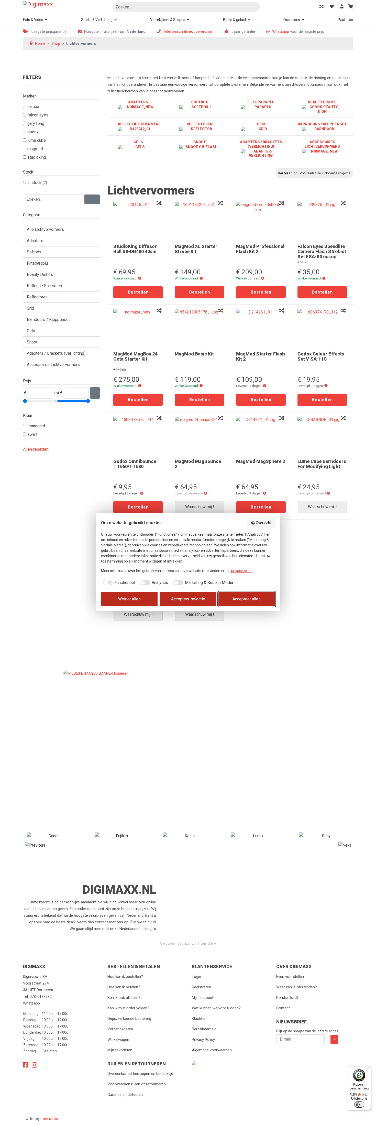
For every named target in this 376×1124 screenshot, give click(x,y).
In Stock (34, 182)
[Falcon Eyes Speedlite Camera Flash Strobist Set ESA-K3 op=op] (322, 221)
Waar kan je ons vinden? (296, 987)
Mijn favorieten (119, 1050)
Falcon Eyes (37, 115)
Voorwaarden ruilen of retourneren (136, 1084)
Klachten (199, 1018)
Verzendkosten (120, 1029)
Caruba (33, 106)
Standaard (36, 426)
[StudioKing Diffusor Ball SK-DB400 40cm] (138, 221)
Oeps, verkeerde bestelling (129, 1018)
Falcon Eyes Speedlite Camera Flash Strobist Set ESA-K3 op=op (321, 251)
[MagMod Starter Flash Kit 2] (261, 328)
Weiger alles (129, 599)
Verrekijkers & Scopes (167, 20)
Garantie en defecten (125, 1094)
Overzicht (263, 523)
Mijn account (202, 997)
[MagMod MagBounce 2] (199, 436)
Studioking (36, 157)
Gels (31, 330)
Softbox (34, 252)
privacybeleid (241, 571)
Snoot (32, 342)
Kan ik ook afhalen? (123, 997)
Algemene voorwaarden (212, 1050)
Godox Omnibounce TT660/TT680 (134, 464)
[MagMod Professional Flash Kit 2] (261, 221)
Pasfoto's (345, 20)
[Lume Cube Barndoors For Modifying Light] (322, 436)
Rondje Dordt (287, 997)
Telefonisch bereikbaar (188, 31)
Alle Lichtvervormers (45, 229)
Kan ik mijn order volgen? (128, 1008)
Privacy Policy (203, 1039)
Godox (33, 131)
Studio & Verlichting (97, 20)
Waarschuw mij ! (199, 506)
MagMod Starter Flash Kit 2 (260, 356)
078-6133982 (41, 996)
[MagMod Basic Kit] (199, 328)
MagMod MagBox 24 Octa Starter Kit (135, 356)
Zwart (32, 434)
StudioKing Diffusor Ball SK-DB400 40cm (135, 249)
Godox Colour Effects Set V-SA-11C (320, 356)
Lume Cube (36, 140)
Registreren (201, 987)
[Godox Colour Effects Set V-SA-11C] (322, 328)
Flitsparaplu (37, 263)
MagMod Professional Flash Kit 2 (260, 249)
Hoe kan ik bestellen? (125, 976)
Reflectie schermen (44, 285)
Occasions (291, 20)
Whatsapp (280, 31)
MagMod (35, 148)
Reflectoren (37, 297)
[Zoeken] (92, 199)
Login (196, 976)
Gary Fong (35, 123)
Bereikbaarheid (204, 1029)
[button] (139, 278)
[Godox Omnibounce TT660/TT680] (138, 436)
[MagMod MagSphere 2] (261, 436)
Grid (30, 308)
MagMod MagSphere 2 (260, 461)
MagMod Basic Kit (194, 353)
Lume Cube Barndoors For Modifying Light (321, 464)
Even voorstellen (290, 976)
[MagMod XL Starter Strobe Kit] (199, 221)
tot (56, 393)
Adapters (35, 240)
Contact (283, 1008)
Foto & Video (33, 20)
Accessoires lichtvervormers (53, 364)
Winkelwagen (118, 1039)
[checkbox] (118, 583)
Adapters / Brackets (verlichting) (56, 353)
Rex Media (50, 1119)
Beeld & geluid (234, 20)
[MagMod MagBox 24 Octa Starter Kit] (138, 328)
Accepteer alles (247, 599)
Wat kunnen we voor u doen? (216, 1008)
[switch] (359, 1104)
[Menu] (368, 1069)
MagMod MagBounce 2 (198, 464)
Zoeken (254, 7)
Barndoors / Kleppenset (48, 319)
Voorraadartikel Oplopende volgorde (325, 173)
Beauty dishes (40, 274)
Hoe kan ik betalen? (123, 987)
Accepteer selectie (188, 599)
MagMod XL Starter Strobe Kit (196, 249)
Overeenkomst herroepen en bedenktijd (140, 1073)
